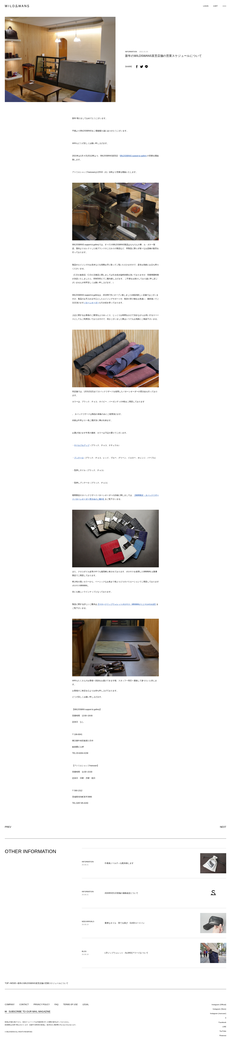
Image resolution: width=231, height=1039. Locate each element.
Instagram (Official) (219, 1005)
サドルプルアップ (82, 445)
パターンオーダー (91, 303)
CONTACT (24, 1005)
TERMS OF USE (70, 1005)
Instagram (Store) (219, 1009)
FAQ (56, 1005)
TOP (7, 983)
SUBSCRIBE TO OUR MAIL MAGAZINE (29, 1011)
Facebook (222, 1022)
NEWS (13, 983)
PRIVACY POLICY (42, 1005)
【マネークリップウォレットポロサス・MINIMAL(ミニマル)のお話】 (126, 604)
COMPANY (10, 1005)
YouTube (222, 1031)
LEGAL (86, 1005)
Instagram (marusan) (218, 1013)
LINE (224, 1027)
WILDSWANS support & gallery (133, 156)
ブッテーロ (79, 458)
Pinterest (222, 1035)
